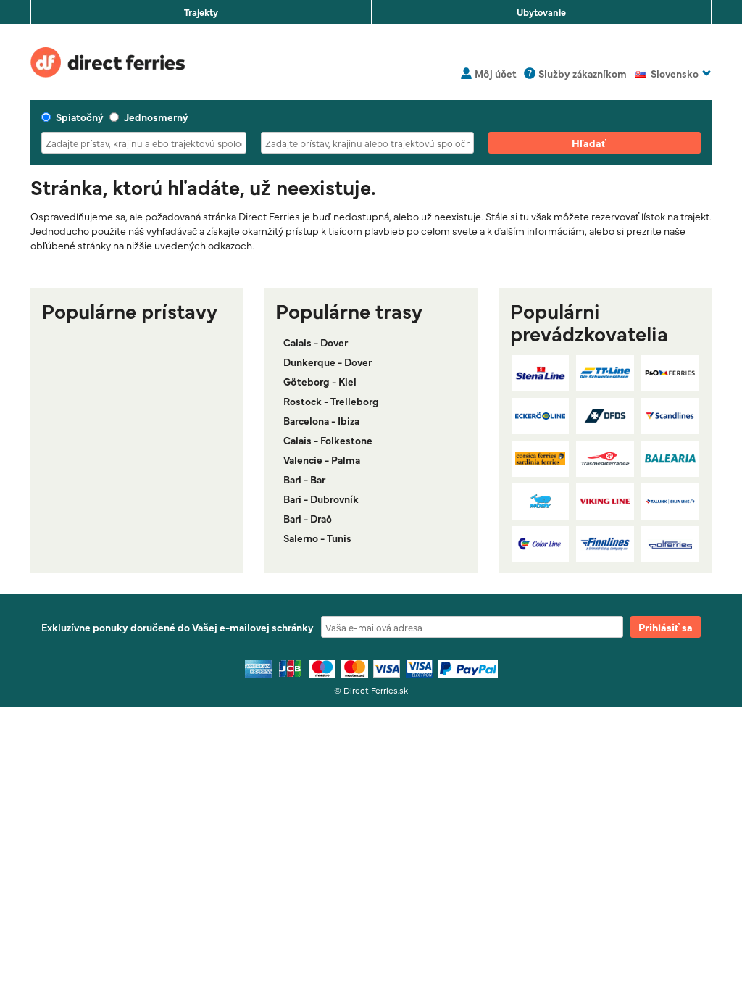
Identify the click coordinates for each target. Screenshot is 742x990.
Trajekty (201, 11)
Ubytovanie (541, 11)
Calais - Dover (315, 342)
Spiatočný (80, 116)
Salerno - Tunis (317, 538)
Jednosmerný (156, 116)
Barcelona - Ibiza (321, 420)
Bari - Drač (307, 518)
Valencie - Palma (321, 459)
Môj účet (496, 73)
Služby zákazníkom (582, 73)
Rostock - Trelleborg (331, 401)
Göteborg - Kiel (320, 381)
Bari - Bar (304, 479)
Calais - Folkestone (327, 440)
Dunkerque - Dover (327, 361)
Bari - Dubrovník (321, 498)
